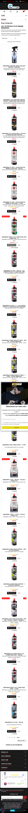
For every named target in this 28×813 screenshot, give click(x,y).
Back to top (22, 740)
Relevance (9, 38)
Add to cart (11, 74)
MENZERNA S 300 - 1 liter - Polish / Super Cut (14, 515)
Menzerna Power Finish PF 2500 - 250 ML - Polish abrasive (14, 340)
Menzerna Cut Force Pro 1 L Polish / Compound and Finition (14, 134)
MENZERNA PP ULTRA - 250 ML (14, 722)
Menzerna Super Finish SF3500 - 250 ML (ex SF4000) (14, 549)
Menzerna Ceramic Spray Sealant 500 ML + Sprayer (14, 66)
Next (19, 737)
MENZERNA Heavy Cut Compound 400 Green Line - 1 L (14, 237)
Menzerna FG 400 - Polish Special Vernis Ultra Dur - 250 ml (14, 167)
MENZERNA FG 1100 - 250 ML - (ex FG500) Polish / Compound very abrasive (14, 272)
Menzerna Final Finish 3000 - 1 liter (14, 445)
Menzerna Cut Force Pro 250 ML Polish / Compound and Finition (14, 100)
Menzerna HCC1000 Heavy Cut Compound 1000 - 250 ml (14, 654)
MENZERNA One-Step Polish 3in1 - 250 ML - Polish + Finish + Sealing (14, 619)
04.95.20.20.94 (10, 1)
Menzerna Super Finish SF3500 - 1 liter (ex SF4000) (14, 584)
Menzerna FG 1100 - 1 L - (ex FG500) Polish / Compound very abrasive (14, 306)
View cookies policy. (16, 808)
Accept (12, 810)
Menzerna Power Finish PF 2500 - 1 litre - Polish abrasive (14, 375)
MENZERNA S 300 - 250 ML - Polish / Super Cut (14, 480)
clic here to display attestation (14, 791)
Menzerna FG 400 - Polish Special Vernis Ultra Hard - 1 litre (14, 202)
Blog (17, 1)
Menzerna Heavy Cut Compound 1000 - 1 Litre (14, 688)
